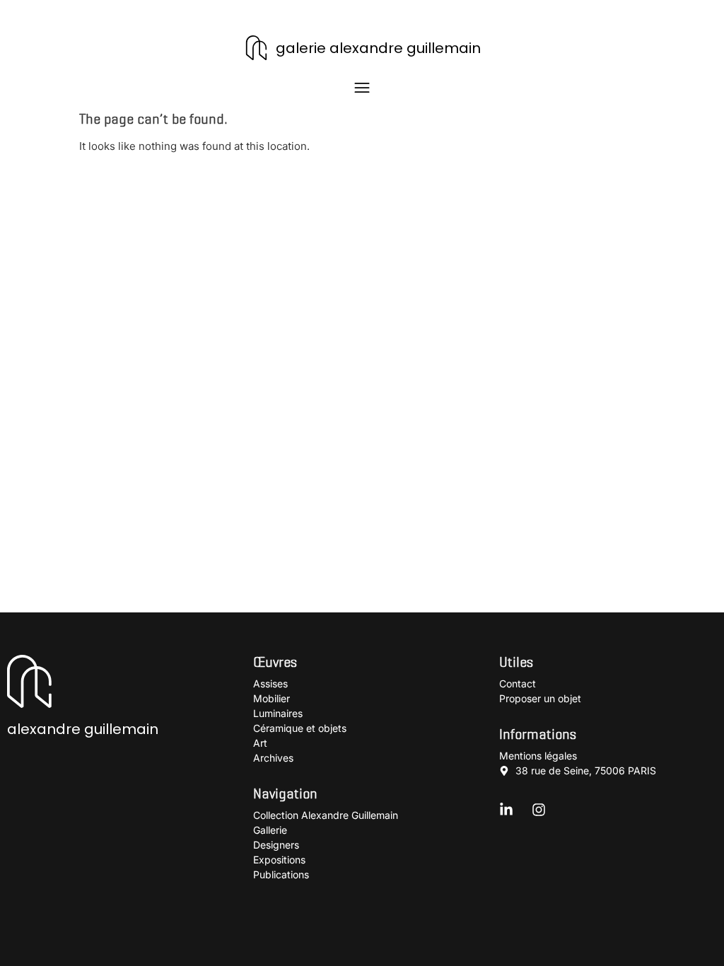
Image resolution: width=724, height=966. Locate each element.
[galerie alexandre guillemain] (256, 47)
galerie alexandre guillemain (378, 48)
